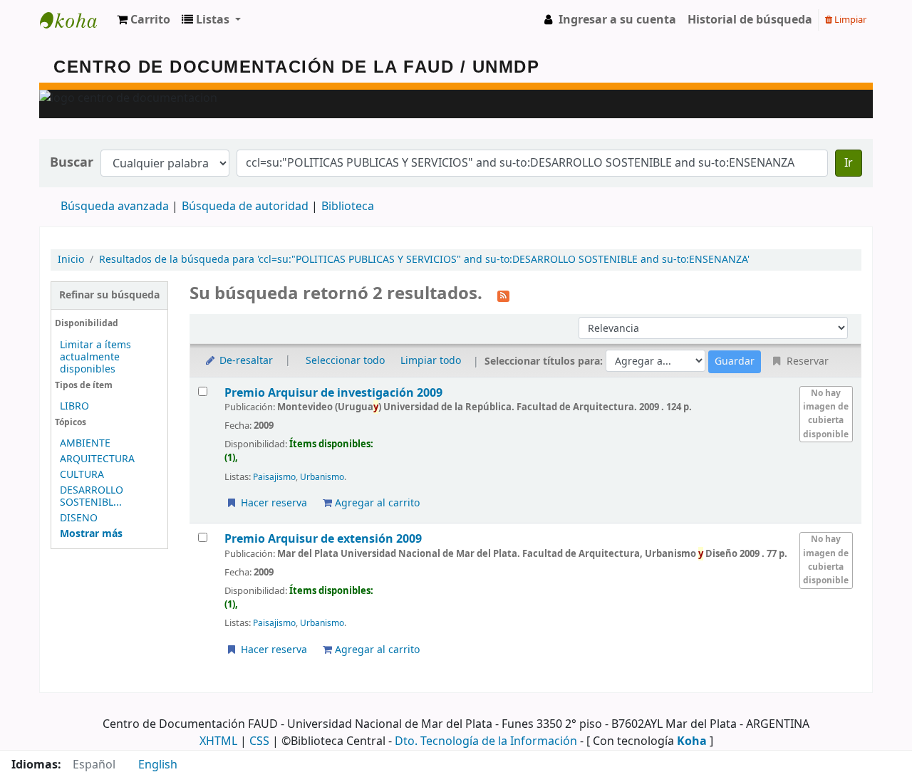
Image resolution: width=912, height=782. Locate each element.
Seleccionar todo (345, 360)
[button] (143, 20)
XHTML (218, 741)
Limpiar (849, 19)
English (157, 764)
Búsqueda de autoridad (245, 206)
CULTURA (82, 474)
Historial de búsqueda (750, 19)
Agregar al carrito (376, 503)
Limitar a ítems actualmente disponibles (95, 357)
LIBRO (74, 406)
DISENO (79, 518)
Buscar (71, 162)
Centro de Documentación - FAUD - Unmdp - (75, 20)
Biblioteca (347, 206)
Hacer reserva (272, 503)
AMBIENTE (85, 443)
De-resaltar (245, 360)
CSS (259, 741)
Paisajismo (274, 477)
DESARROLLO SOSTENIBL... (91, 496)
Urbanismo (322, 477)
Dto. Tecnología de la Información (486, 741)
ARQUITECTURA (97, 459)
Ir (848, 163)
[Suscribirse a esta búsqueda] (503, 294)
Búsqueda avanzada (115, 206)
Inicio (71, 259)
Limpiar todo (430, 360)
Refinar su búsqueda (109, 295)
